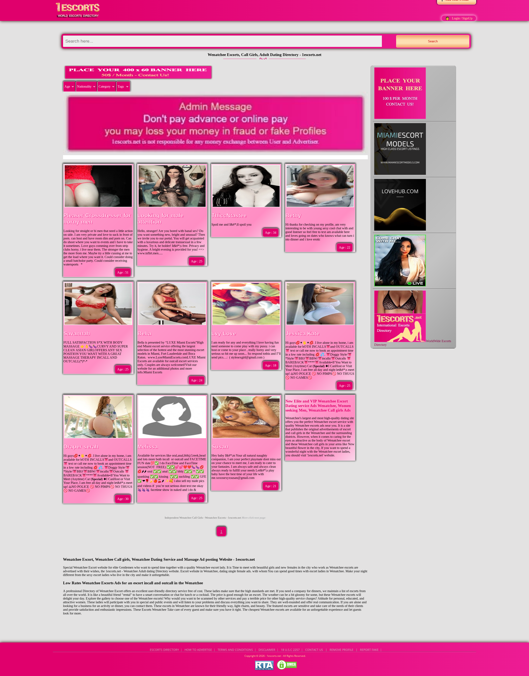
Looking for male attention (160, 218)
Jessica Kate (302, 333)
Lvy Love (223, 333)
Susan (219, 447)
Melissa (147, 447)
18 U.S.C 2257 (290, 650)
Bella (144, 333)
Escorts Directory (164, 650)
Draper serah (81, 447)
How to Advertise (198, 650)
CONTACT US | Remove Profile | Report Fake (342, 650)
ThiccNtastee (229, 215)
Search (433, 41)
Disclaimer (267, 650)
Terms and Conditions (235, 650)
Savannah (76, 333)
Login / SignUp (462, 18)
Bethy (293, 215)
